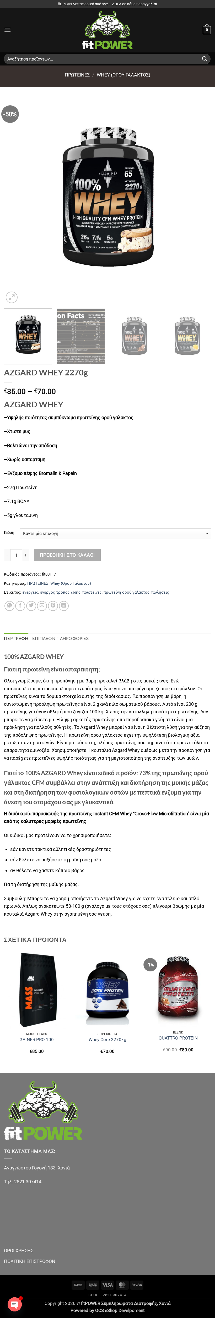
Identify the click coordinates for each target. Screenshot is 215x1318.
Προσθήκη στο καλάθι (67, 555)
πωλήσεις (160, 592)
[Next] (200, 201)
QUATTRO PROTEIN (178, 1038)
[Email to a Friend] (42, 606)
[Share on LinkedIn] (64, 606)
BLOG (93, 1295)
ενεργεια (30, 592)
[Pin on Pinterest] (53, 606)
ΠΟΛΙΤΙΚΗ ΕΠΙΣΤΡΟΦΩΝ (29, 1261)
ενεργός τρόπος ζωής (60, 592)
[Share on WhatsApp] (9, 606)
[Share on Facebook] (20, 606)
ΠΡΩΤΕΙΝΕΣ (77, 75)
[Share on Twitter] (31, 606)
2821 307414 (115, 1295)
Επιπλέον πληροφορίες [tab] (60, 639)
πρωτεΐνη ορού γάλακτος (126, 592)
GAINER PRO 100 (36, 1039)
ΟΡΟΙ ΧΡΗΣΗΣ (18, 1250)
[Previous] (14, 201)
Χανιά (165, 1303)
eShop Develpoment (125, 1310)
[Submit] (205, 59)
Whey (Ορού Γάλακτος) (123, 75)
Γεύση (9, 533)
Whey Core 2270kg (107, 1039)
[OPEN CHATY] (15, 1304)
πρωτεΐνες (92, 592)
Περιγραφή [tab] (16, 639)
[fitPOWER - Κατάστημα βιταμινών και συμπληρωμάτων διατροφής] (107, 30)
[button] (7, 30)
